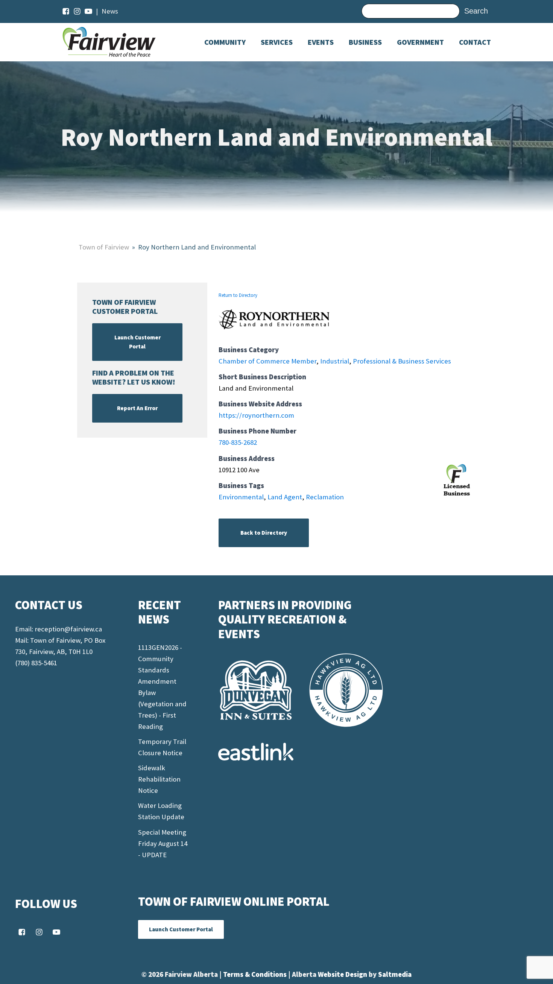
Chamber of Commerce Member (267, 361)
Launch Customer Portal (137, 342)
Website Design (343, 974)
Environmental (241, 497)
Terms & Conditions (255, 974)
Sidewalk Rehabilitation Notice (159, 779)
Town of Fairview (104, 247)
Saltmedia (395, 974)
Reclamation (325, 497)
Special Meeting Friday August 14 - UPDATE (162, 843)
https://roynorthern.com (256, 415)
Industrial (334, 361)
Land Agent (284, 497)
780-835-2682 (238, 442)
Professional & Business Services (402, 361)
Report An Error (137, 408)
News (110, 11)
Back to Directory (263, 532)
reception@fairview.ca (68, 629)
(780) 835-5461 (36, 663)
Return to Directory (238, 295)
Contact (475, 42)
